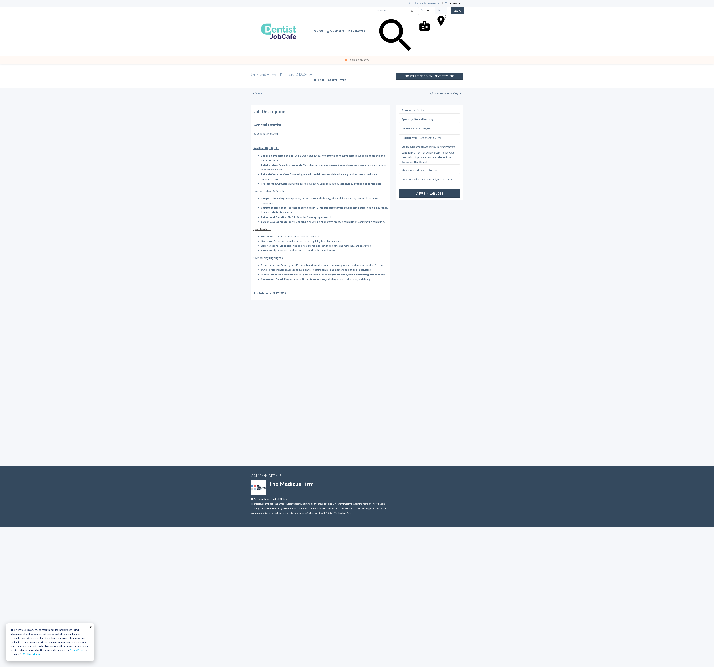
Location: (407, 179)
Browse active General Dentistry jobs (429, 76)
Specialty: (408, 119)
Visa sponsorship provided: (417, 170)
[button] (258, 93)
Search (458, 10)
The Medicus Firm (291, 483)
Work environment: (413, 147)
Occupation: (409, 110)
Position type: (410, 137)
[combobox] (424, 11)
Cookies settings (31, 654)
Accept (90, 627)
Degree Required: (411, 128)
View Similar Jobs (429, 193)
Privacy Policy (76, 650)
